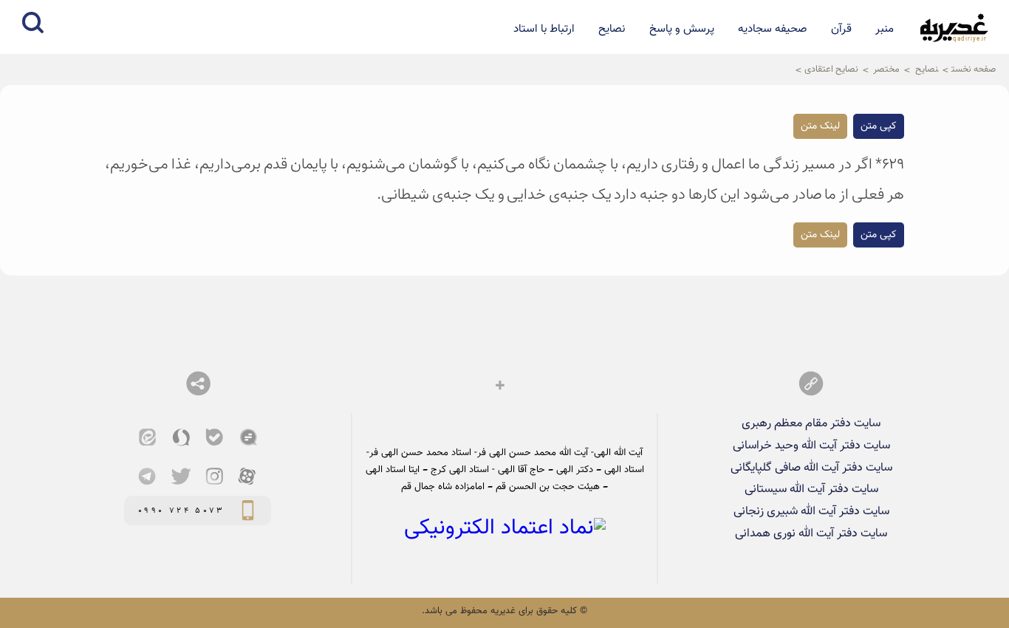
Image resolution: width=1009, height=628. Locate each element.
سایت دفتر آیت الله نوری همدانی (811, 533)
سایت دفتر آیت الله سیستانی (811, 489)
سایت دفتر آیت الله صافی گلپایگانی (811, 467)
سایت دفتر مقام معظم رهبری (811, 423)
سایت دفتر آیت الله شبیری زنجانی (811, 511)
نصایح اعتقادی (831, 69)
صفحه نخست (973, 69)
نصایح (611, 29)
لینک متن (820, 126)
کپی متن (879, 126)
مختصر (886, 69)
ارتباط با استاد (544, 29)
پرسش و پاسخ (681, 29)
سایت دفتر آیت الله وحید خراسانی (811, 445)
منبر (884, 29)
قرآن (841, 29)
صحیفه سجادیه (772, 29)
